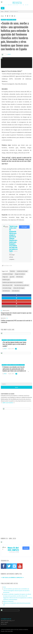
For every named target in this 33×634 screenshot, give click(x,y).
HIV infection (19, 277)
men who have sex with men (21, 285)
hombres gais (6, 279)
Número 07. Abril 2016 (11, 19)
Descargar (24, 227)
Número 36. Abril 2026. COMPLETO (13, 548)
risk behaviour (6, 291)
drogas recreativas (20, 274)
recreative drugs (7, 288)
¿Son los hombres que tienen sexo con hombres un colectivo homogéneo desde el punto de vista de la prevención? (16, 590)
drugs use (5, 277)
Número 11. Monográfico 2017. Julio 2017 (16, 364)
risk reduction (15, 291)
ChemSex (12, 271)
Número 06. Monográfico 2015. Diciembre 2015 (17, 340)
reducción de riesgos (18, 288)
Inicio (4, 587)
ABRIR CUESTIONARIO (7, 402)
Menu (2, 8)
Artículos (3, 19)
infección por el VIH (7, 285)
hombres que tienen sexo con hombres (13, 282)
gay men (12, 277)
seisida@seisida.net (6, 619)
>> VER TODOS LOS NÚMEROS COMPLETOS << (12, 577)
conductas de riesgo (22, 271)
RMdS (5, 348)
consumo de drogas (8, 274)
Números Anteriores (8, 601)
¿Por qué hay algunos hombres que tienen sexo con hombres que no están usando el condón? (14, 344)
